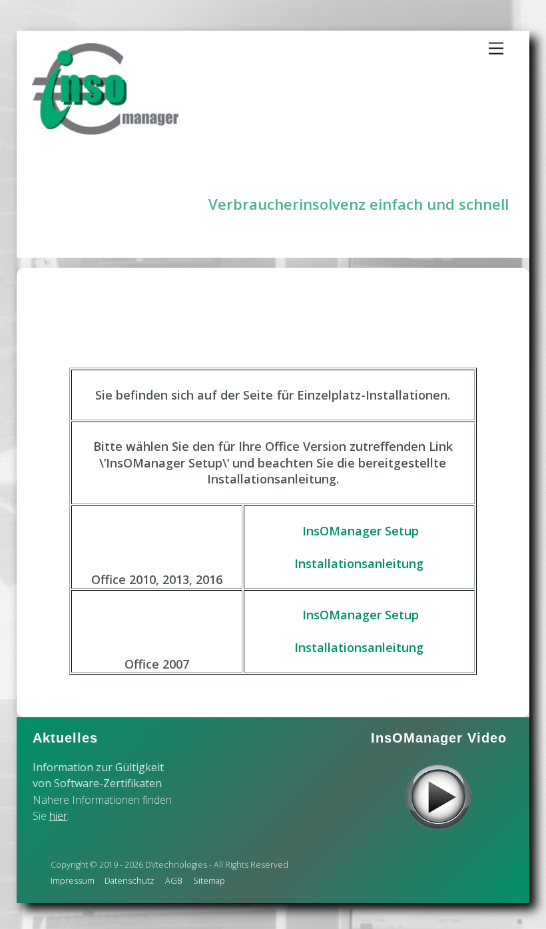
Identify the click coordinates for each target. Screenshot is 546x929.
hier (58, 815)
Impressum (73, 880)
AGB (173, 880)
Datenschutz (129, 880)
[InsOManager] (105, 129)
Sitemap (209, 880)
